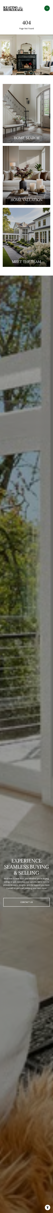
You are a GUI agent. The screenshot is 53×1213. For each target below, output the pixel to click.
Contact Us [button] (26, 902)
